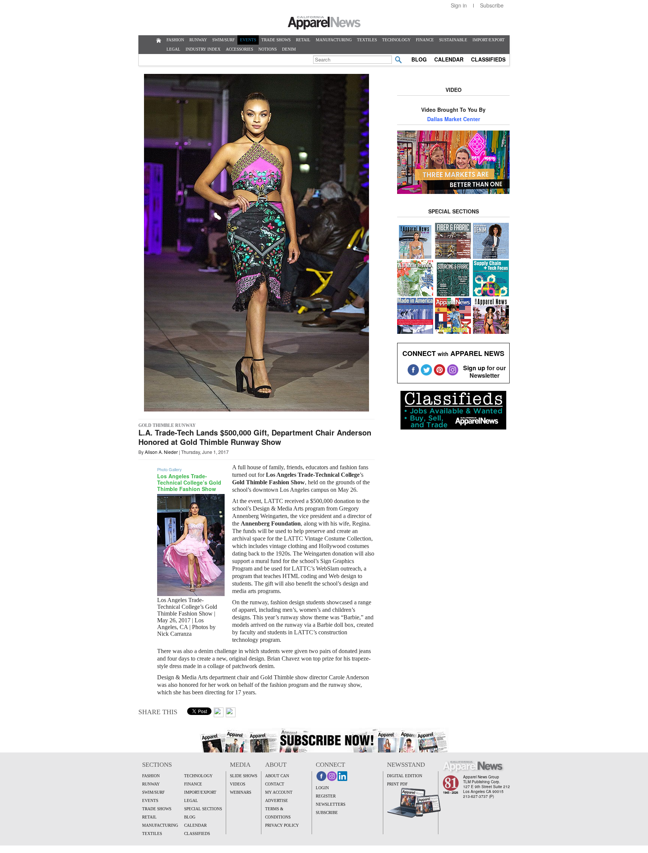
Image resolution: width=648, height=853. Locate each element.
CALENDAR (449, 59)
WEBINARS (240, 792)
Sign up (474, 367)
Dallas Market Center (453, 119)
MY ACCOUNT (278, 792)
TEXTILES (367, 40)
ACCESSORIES (239, 49)
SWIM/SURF (223, 40)
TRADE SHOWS (276, 40)
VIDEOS (237, 784)
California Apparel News (324, 23)
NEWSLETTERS (330, 804)
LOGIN (322, 787)
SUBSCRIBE (327, 812)
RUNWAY (198, 40)
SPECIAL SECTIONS (203, 808)
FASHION (175, 40)
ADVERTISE (276, 800)
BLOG (419, 59)
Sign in (459, 5)
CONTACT (274, 784)
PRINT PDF (397, 784)
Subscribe (492, 5)
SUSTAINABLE (453, 40)
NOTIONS (267, 49)
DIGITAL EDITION (404, 775)
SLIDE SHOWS (243, 775)
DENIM (289, 49)
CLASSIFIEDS (488, 59)
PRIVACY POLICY (282, 825)
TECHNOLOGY (396, 40)
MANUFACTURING (334, 40)
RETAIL (303, 40)
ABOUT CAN (277, 775)
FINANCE (425, 40)
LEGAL (173, 49)
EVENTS (248, 40)
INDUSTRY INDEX (203, 49)
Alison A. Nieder (161, 452)
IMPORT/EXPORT (488, 40)
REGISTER (326, 796)
